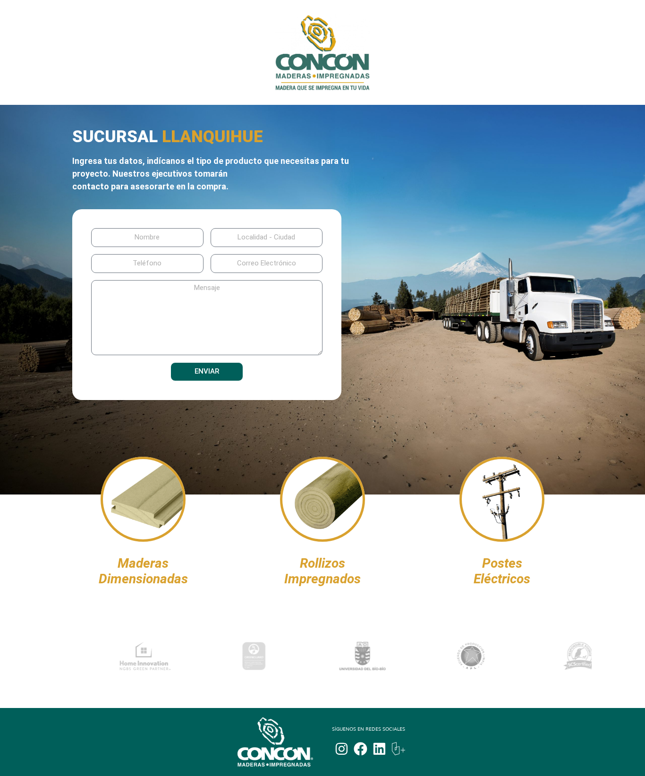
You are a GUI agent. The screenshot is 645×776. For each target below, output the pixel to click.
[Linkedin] (379, 748)
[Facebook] (360, 748)
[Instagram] (341, 748)
